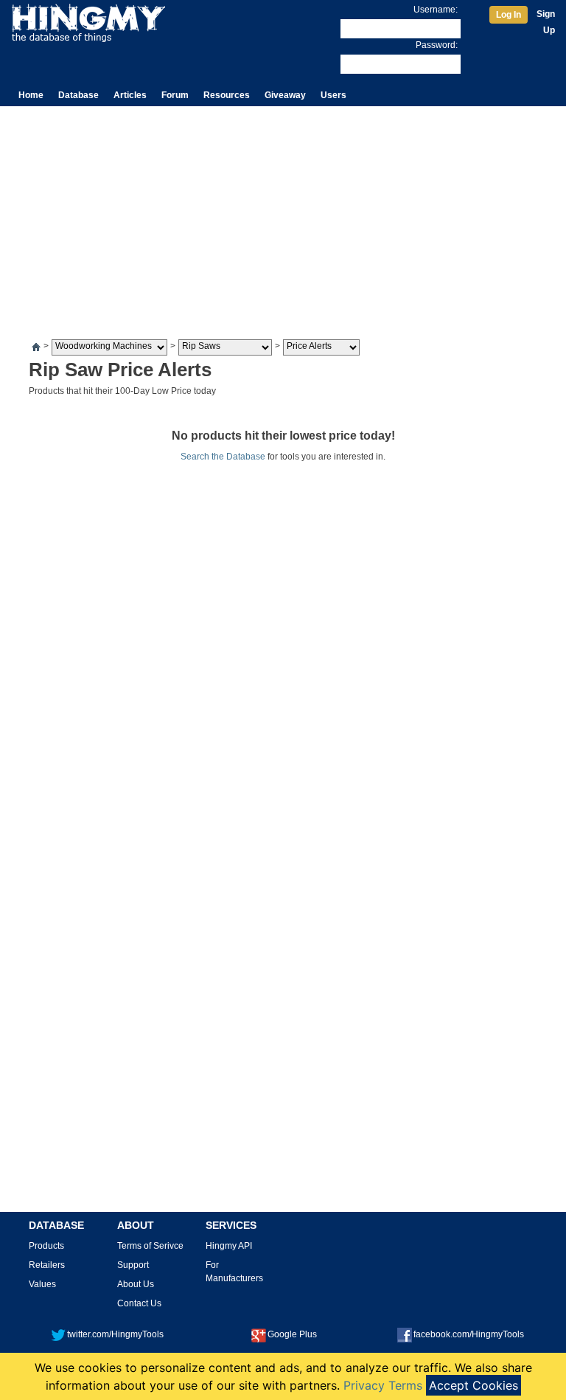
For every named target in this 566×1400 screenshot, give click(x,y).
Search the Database (223, 456)
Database (78, 95)
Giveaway (285, 95)
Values (42, 1284)
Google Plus (292, 1334)
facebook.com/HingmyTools (468, 1334)
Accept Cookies (473, 1385)
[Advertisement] (283, 217)
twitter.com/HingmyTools (115, 1334)
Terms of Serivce (150, 1246)
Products (46, 1246)
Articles (130, 95)
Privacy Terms (382, 1385)
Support (133, 1265)
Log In (508, 15)
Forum (175, 95)
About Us (135, 1284)
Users (333, 95)
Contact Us (139, 1303)
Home (30, 95)
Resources (226, 95)
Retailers (47, 1265)
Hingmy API (229, 1246)
